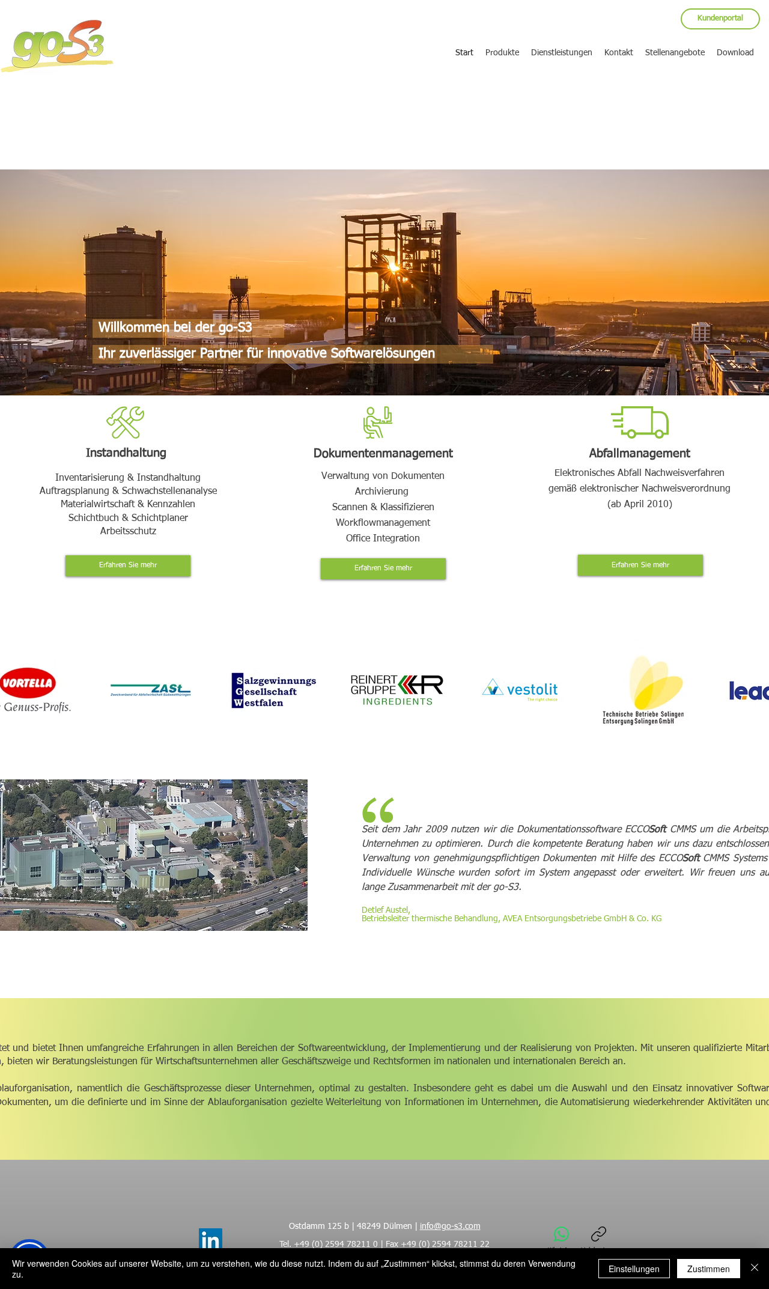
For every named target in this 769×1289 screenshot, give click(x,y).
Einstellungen (634, 1269)
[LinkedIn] (210, 1240)
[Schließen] (754, 1268)
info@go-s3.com (450, 1226)
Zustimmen (708, 1269)
